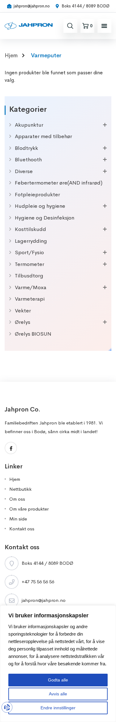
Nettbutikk (20, 489)
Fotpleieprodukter (37, 194)
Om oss (17, 499)
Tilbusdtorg (29, 275)
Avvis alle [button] (58, 693)
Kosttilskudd (30, 229)
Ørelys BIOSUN (33, 334)
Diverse (24, 171)
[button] (104, 25)
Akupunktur (29, 125)
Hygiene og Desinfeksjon (44, 218)
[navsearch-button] (70, 26)
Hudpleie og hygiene (40, 206)
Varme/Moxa (30, 287)
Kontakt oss (21, 529)
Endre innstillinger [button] (58, 707)
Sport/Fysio (29, 252)
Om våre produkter (29, 509)
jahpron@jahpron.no (44, 600)
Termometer (29, 264)
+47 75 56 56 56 (38, 582)
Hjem (14, 479)
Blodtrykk (26, 148)
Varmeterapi (30, 299)
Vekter (23, 310)
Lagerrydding (31, 241)
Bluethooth (28, 159)
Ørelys (22, 322)
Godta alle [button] (58, 679)
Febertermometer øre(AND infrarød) (58, 183)
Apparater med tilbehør (43, 136)
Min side (18, 519)
